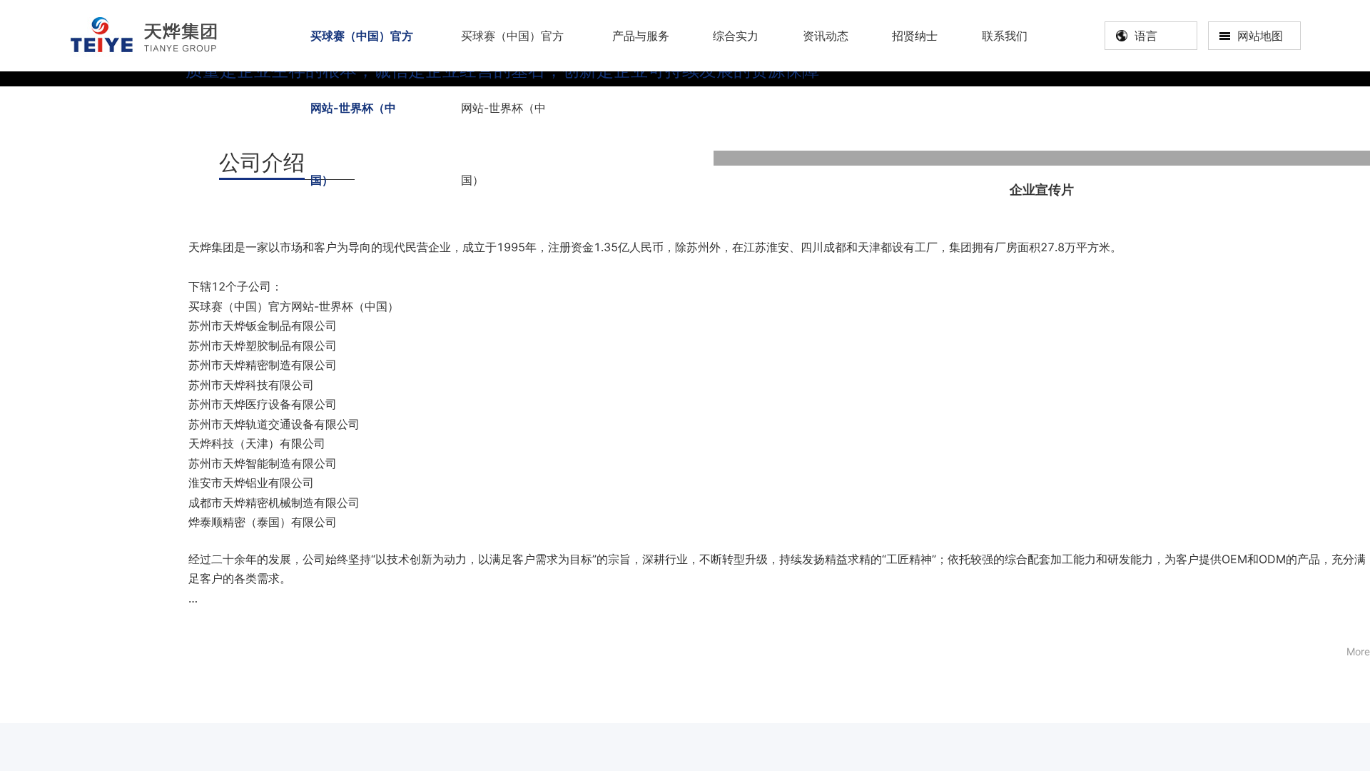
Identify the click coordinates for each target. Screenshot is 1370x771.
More (1358, 651)
